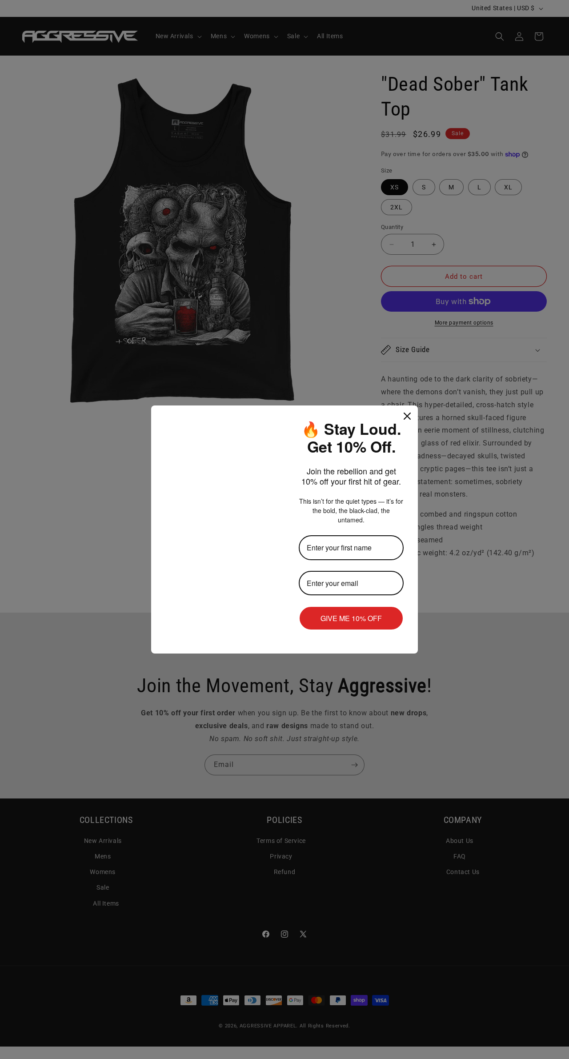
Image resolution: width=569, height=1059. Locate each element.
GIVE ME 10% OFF (351, 618)
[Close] (407, 416)
